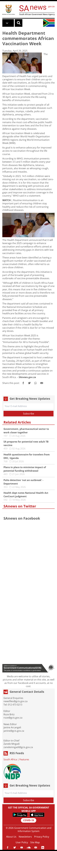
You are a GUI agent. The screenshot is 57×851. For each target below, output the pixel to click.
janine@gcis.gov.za (14, 730)
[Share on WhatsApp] (35, 383)
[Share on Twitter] (29, 383)
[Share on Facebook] (23, 383)
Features (24, 759)
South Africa (10, 759)
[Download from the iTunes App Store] (37, 815)
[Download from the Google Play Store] (20, 815)
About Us (11, 836)
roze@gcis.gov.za (13, 717)
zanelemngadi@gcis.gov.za (18, 747)
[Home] (8, 9)
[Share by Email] (42, 383)
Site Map (35, 842)
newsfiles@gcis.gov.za (15, 701)
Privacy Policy (41, 836)
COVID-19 (28, 820)
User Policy (22, 842)
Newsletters (25, 836)
